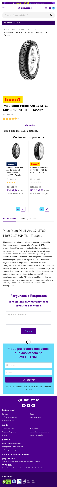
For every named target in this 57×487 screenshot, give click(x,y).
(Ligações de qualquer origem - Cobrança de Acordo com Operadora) (21, 461)
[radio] (4, 118)
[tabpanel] (28, 257)
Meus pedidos (34, 429)
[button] (46, 8)
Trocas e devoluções (36, 435)
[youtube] (33, 405)
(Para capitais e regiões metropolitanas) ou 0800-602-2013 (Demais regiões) (23, 468)
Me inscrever (29, 380)
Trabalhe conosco (8, 420)
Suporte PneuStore (8, 429)
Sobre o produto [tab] (9, 218)
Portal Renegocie (35, 417)
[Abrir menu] (3, 7)
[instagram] (28, 405)
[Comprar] (18, 209)
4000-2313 (7, 465)
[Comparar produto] (23, 209)
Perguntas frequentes (9, 432)
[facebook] (24, 405)
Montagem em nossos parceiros (12, 446)
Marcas (32, 414)
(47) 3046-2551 (9, 458)
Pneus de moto (18, 29)
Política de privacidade (9, 417)
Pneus (7, 29)
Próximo (28, 331)
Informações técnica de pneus (39, 432)
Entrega (4, 435)
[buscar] (51, 15)
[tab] (29, 218)
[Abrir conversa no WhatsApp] (54, 475)
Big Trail (31, 29)
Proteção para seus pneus (10, 450)
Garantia (5, 414)
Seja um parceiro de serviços (11, 443)
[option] (28, 60)
